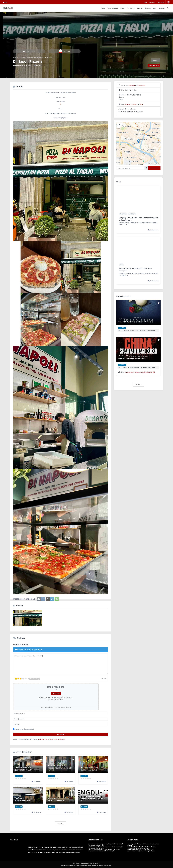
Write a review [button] (154, 65)
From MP (121, 356)
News (122, 8)
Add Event (161, 2)
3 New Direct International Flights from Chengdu (135, 269)
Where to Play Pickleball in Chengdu (109, 849)
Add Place (152, 2)
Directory (131, 8)
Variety (29, 767)
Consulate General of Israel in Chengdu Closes (140, 851)
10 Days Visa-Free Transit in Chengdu (138, 848)
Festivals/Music (123, 319)
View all (60, 824)
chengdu (127, 104)
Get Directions (154, 168)
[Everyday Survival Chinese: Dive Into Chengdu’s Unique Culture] (138, 198)
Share (156, 60)
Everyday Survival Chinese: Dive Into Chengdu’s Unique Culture (138, 218)
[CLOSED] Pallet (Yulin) (23, 801)
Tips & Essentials (112, 8)
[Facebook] (5, 2)
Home (103, 8)
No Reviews (27, 65)
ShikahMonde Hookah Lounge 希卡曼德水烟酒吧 (140, 372)
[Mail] (4, 2)
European (66, 51)
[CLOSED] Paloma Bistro (56, 801)
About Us (161, 8)
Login (145, 2)
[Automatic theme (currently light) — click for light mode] (168, 2)
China (25, 57)
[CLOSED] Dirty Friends (23, 770)
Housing (148, 8)
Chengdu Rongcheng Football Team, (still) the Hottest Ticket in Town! (106, 844)
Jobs (154, 8)
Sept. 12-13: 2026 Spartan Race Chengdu (132, 359)
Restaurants (30, 51)
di (131, 104)
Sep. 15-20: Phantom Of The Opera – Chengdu (134, 322)
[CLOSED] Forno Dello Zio (89, 770)
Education (122, 214)
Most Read (132, 214)
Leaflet (145, 163)
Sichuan (30, 57)
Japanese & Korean (88, 794)
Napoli (134, 104)
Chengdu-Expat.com (82, 860)
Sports (129, 356)
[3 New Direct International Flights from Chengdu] (138, 249)
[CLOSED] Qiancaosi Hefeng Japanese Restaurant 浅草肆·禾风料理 (93, 799)
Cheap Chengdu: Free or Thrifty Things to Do (140, 849)
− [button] (118, 127)
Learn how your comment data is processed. (51, 739)
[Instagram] (6, 2)
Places (20, 57)
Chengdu (37, 57)
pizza (141, 104)
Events (139, 8)
